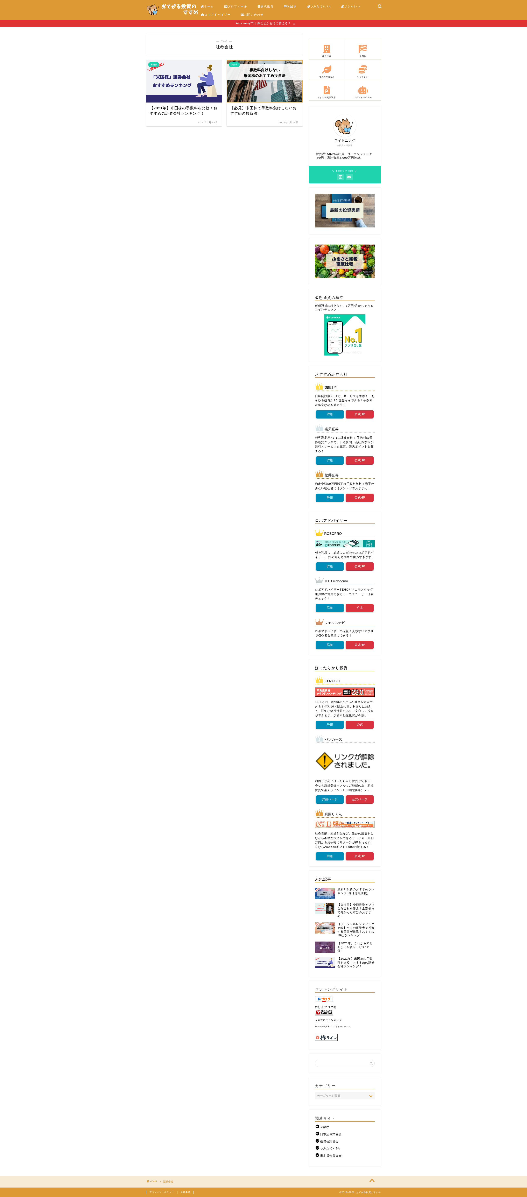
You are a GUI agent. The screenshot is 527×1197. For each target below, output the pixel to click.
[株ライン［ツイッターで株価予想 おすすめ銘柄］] (345, 1037)
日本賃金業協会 (331, 1155)
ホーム (209, 6)
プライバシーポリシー (161, 1192)
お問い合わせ (254, 14)
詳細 (330, 414)
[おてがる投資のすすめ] (172, 17)
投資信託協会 (329, 1141)
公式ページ (359, 799)
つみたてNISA (320, 6)
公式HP (359, 414)
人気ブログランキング (328, 1020)
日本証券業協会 (331, 1134)
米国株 (292, 6)
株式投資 (267, 6)
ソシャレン (352, 6)
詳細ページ (330, 799)
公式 (360, 608)
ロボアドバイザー (217, 14)
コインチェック (326, 309)
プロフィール (237, 6)
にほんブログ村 (326, 1007)
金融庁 (324, 1127)
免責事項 (185, 1192)
